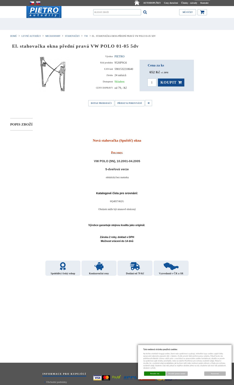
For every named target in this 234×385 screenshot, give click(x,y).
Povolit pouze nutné (176, 373)
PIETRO (119, 56)
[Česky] (32, 3)
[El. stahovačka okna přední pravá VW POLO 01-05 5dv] (53, 74)
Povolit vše (154, 373)
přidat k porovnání (129, 103)
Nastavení (215, 373)
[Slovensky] (38, 3)
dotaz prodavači (101, 103)
